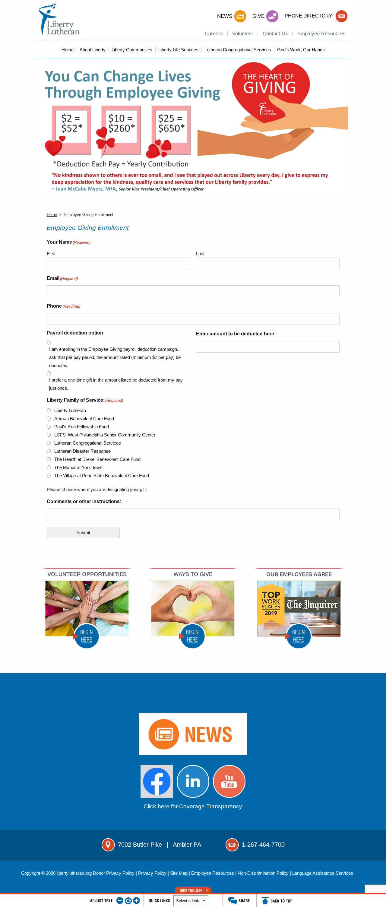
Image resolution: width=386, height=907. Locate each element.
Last (200, 253)
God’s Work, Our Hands (301, 49)
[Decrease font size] (119, 900)
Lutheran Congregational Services (237, 49)
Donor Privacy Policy (114, 873)
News (224, 16)
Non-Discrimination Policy (264, 873)
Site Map (179, 873)
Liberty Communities (132, 49)
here (163, 806)
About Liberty (93, 49)
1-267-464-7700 (263, 844)
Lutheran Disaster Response (82, 451)
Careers (214, 33)
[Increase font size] (136, 900)
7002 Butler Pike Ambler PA (159, 844)
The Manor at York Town (78, 467)
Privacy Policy (153, 873)
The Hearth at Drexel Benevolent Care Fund (97, 459)
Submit (83, 532)
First (51, 253)
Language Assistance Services (322, 873)
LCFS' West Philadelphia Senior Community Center (104, 434)
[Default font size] (128, 900)
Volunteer (242, 33)
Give (258, 16)
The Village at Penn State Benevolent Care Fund (101, 475)
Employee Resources (321, 33)
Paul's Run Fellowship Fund (81, 426)
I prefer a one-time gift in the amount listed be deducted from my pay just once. (116, 384)
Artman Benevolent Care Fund (84, 418)
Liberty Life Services (178, 49)
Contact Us (275, 33)
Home (68, 49)
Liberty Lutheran (70, 410)
